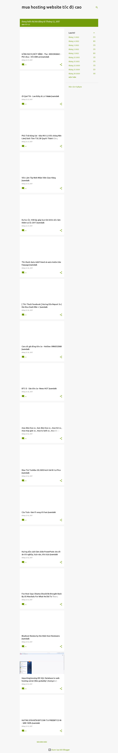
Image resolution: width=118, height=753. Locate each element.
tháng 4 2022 (74, 41)
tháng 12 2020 (74, 65)
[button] (61, 64)
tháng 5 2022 (74, 37)
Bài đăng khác (42, 742)
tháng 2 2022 (74, 49)
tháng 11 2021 (74, 61)
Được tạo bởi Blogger (60, 750)
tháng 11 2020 (74, 70)
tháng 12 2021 (74, 57)
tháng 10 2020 (74, 74)
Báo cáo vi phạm (75, 87)
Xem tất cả (26, 24)
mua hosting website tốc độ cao (52, 7)
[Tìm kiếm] (96, 7)
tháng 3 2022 (74, 45)
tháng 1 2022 (74, 53)
